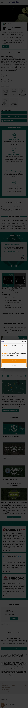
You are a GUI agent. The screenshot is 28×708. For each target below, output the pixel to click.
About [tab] (23, 345)
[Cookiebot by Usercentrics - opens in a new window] (21, 342)
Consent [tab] (5, 345)
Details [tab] (14, 345)
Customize (13, 365)
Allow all (14, 360)
